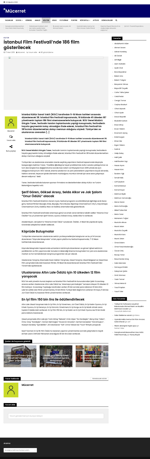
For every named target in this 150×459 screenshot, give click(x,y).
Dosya (18, 20)
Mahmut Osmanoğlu (122, 198)
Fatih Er (117, 149)
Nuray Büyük (135, 334)
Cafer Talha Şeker (121, 92)
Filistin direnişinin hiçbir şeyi (125, 326)
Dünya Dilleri (107, 20)
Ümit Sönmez (119, 275)
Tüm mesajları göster (99, 378)
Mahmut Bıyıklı (120, 194)
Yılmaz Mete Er (120, 283)
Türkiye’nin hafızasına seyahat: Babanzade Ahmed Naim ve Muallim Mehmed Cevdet (129, 306)
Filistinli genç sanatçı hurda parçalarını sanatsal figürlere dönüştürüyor (56, 358)
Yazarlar (9, 20)
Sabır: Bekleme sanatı (123, 315)
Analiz (37, 20)
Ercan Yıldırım (119, 129)
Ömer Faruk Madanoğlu (123, 247)
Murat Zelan (119, 238)
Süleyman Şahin (120, 271)
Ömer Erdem (119, 242)
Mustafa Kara (119, 234)
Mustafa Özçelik (120, 230)
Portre (74, 20)
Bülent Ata (118, 76)
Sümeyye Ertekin (121, 267)
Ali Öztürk (118, 56)
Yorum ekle (32, 52)
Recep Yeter (119, 255)
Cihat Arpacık (119, 108)
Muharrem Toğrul (121, 218)
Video (54, 20)
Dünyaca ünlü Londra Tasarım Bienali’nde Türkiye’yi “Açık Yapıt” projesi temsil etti (19, 358)
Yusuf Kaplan (119, 287)
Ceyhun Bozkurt (120, 104)
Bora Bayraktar (120, 72)
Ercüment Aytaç (120, 133)
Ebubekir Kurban (120, 121)
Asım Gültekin (119, 64)
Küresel (29, 20)
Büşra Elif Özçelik (121, 88)
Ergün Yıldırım (119, 145)
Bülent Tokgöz (120, 80)
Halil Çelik (118, 157)
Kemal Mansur (120, 186)
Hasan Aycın (119, 165)
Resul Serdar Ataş (121, 259)
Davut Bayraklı (120, 117)
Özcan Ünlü (119, 251)
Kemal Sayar (119, 190)
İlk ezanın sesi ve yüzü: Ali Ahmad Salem (62, 27)
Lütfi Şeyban (119, 182)
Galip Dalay (119, 153)
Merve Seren (119, 202)
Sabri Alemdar (120, 263)
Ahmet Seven (120, 47)
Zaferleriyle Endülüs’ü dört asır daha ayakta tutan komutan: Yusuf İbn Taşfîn (38, 28)
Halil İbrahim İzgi (120, 161)
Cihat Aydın (119, 112)
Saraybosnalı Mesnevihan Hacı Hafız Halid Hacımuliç (14, 27)
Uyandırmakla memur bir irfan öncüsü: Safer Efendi (86, 27)
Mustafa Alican (120, 222)
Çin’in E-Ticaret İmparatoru (133, 26)
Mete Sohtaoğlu (121, 206)
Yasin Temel (119, 279)
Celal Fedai (118, 96)
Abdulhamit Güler (121, 43)
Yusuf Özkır (118, 291)
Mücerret (21, 52)
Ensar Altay (118, 125)
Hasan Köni (118, 169)
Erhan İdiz (118, 141)
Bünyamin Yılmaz (121, 84)
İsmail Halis (118, 178)
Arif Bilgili (117, 60)
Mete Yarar (118, 214)
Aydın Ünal (118, 68)
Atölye (96, 20)
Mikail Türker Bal (120, 210)
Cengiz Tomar (120, 100)
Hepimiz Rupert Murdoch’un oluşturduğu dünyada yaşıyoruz (110, 28)
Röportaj (84, 20)
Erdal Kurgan (119, 137)
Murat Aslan (119, 226)
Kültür (46, 20)
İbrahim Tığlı (119, 173)
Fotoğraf (64, 20)
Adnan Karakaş (120, 51)
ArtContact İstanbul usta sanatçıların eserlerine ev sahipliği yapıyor (92, 358)
